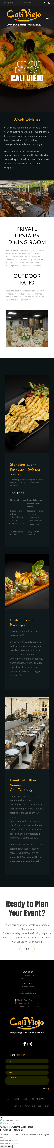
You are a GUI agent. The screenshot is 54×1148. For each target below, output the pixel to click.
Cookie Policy (43, 1106)
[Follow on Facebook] (44, 3)
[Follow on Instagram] (49, 3)
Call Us (27, 948)
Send (45, 1089)
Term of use (18, 1106)
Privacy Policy (30, 1106)
